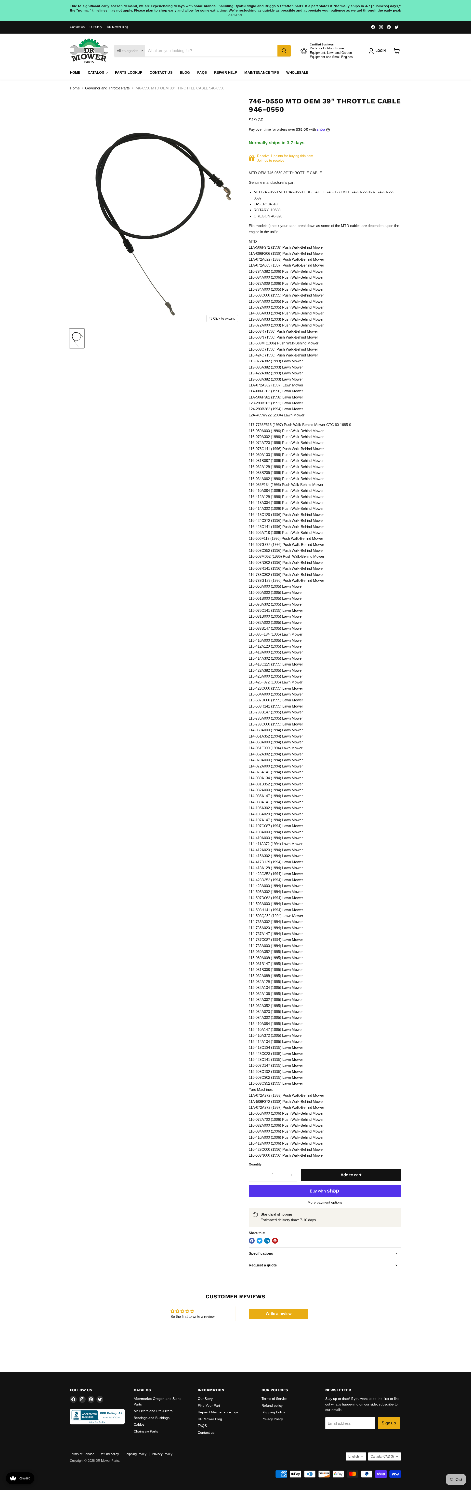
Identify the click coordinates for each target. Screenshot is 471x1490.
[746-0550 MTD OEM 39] (76, 338)
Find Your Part (209, 1405)
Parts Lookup (129, 72)
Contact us (161, 72)
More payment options (325, 1202)
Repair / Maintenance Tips (218, 1412)
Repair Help (225, 72)
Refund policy (272, 1405)
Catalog (97, 72)
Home (75, 72)
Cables (139, 1424)
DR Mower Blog (117, 27)
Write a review (278, 1314)
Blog (185, 72)
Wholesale (297, 72)
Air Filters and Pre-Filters (153, 1411)
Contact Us (77, 27)
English (353, 1456)
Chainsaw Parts (146, 1431)
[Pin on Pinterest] (275, 1241)
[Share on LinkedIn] (267, 1241)
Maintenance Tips (261, 72)
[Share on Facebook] (252, 1241)
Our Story (96, 27)
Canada (382, 1456)
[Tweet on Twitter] (259, 1241)
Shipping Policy (273, 1412)
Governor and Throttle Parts (107, 88)
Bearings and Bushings (152, 1418)
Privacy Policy (272, 1419)
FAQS (202, 72)
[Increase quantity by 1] (291, 1175)
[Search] (284, 51)
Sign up (389, 1422)
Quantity (255, 1164)
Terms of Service (275, 1399)
